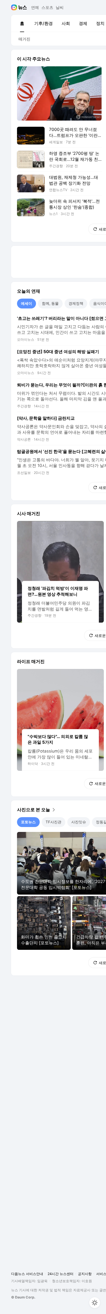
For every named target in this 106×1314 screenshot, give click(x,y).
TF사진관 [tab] (53, 822)
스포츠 (47, 7)
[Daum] (14, 7)
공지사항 (85, 1274)
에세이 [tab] (26, 303)
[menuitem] (22, 23)
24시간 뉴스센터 (60, 1274)
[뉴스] (22, 7)
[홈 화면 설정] (94, 1302)
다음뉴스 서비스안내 (27, 1274)
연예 (35, 7)
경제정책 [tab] (76, 303)
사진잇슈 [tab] (78, 822)
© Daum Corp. (23, 1297)
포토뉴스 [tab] (28, 822)
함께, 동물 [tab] (50, 303)
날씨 (60, 7)
